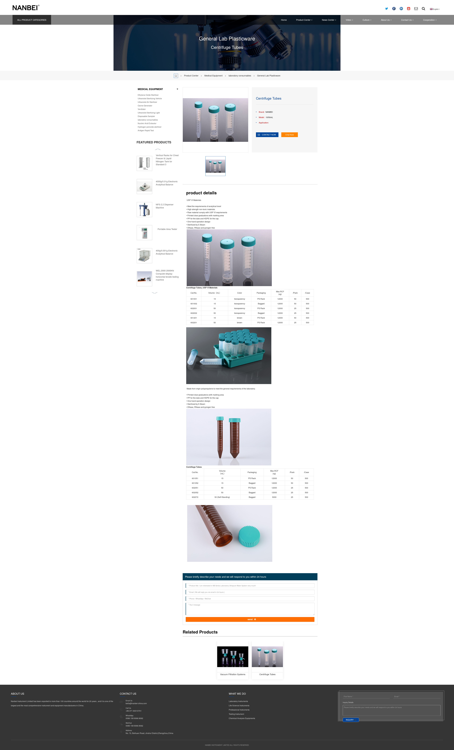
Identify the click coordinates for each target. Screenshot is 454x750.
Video (349, 19)
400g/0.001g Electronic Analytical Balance (167, 252)
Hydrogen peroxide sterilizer (149, 126)
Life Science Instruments (239, 705)
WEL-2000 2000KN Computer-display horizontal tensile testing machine (167, 275)
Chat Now (289, 134)
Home (284, 19)
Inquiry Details (348, 702)
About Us (385, 19)
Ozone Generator (145, 105)
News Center (328, 19)
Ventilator (142, 109)
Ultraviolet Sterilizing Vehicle (150, 98)
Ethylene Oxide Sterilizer (148, 95)
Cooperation (429, 19)
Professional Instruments (239, 709)
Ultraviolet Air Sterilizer (147, 102)
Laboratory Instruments (238, 701)
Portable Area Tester (167, 229)
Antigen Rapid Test (146, 130)
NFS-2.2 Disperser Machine (164, 206)
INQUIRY (350, 719)
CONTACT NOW (269, 134)
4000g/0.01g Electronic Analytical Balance (167, 183)
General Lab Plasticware (268, 75)
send (250, 619)
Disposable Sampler (146, 116)
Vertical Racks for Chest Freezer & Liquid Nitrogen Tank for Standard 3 (167, 160)
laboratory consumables (240, 75)
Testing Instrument (236, 714)
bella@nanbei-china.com (136, 703)
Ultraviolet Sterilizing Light (149, 112)
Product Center (303, 19)
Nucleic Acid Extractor (147, 123)
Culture (366, 19)
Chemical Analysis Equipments (242, 718)
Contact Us (406, 19)
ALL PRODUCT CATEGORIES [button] (31, 19)
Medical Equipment (213, 75)
